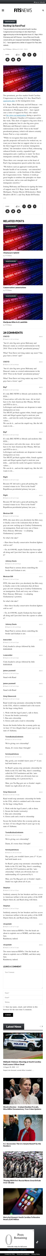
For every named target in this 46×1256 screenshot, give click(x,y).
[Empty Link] (40, 1026)
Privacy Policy (36, 1254)
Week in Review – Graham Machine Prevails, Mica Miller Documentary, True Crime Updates (22, 1108)
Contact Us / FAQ (10, 1254)
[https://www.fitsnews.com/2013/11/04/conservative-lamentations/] (23, 272)
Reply (41, 336)
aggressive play (9, 100)
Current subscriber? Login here (17, 1249)
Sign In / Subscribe (40, 2)
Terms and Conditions (23, 1254)
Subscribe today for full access (17, 1246)
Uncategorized (10, 21)
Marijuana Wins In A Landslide (15, 322)
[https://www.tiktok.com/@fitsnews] (37, 1242)
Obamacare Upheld (11, 253)
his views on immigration (16, 115)
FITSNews (8, 49)
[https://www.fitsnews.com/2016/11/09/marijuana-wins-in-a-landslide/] (23, 307)
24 (26, 49)
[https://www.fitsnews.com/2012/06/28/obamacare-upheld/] (23, 237)
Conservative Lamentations (14, 287)
